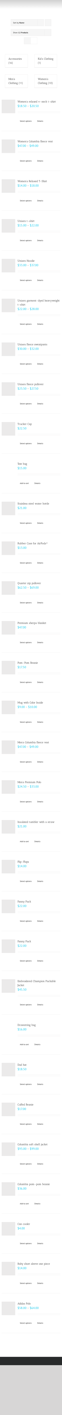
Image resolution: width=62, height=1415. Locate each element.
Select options (26, 121)
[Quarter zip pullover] (8, 588)
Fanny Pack (24, 901)
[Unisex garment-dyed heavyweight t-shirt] (8, 305)
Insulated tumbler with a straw (36, 822)
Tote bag (22, 463)
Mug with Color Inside (30, 702)
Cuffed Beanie (25, 1104)
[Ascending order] (48, 22)
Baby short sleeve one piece (34, 1263)
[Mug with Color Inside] (8, 707)
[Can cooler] (8, 1229)
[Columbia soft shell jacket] (8, 1149)
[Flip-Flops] (8, 867)
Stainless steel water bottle (33, 503)
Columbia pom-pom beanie (34, 1184)
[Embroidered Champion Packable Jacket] (8, 986)
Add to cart (24, 483)
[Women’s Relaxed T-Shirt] (8, 186)
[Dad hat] (8, 1070)
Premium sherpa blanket (32, 623)
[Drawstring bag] (8, 1030)
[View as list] (34, 40)
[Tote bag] (8, 469)
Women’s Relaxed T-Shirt (32, 181)
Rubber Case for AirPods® (33, 543)
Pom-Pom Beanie (28, 662)
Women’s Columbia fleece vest (35, 141)
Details (40, 121)
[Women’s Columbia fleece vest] (8, 146)
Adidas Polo (24, 1303)
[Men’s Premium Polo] (8, 787)
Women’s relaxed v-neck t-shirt (37, 101)
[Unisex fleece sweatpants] (8, 349)
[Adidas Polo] (8, 1308)
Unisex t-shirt (26, 221)
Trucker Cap (25, 424)
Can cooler (24, 1224)
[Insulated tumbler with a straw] (8, 827)
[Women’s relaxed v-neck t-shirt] (8, 106)
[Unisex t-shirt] (8, 226)
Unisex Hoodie (26, 260)
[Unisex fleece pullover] (8, 389)
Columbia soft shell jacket (33, 1144)
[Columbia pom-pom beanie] (8, 1189)
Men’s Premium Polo (29, 782)
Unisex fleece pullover (31, 384)
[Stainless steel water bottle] (8, 508)
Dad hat (22, 1064)
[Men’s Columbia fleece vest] (8, 747)
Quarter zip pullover (29, 583)
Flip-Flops (23, 861)
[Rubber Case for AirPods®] (8, 548)
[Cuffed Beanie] (8, 1109)
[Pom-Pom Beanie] (8, 668)
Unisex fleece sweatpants (32, 344)
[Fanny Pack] (8, 906)
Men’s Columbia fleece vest (33, 742)
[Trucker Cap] (8, 429)
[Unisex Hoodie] (8, 266)
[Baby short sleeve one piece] (8, 1269)
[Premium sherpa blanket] (8, 628)
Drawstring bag (27, 1025)
